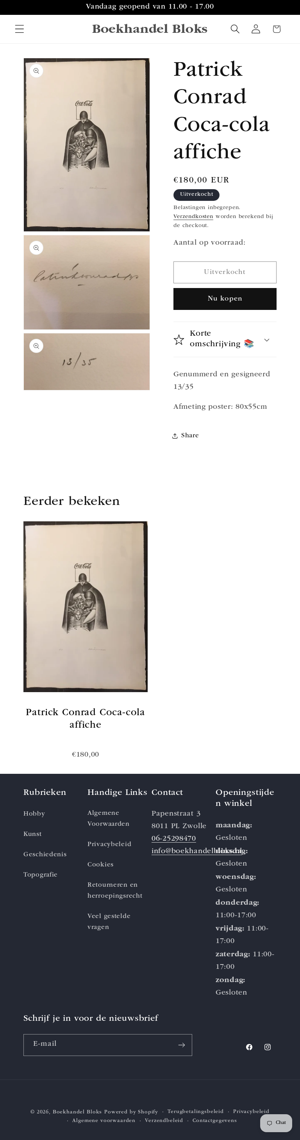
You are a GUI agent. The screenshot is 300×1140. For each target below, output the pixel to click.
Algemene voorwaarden (104, 1121)
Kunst (32, 834)
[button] (19, 29)
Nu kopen (225, 298)
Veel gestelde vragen (109, 922)
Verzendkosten (193, 217)
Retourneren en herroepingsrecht (115, 891)
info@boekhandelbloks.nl (197, 851)
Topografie (40, 875)
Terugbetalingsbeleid (196, 1112)
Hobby (34, 814)
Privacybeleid (109, 844)
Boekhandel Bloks (77, 1112)
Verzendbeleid (164, 1121)
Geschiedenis (45, 855)
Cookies (101, 865)
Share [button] (190, 436)
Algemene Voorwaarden (109, 819)
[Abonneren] (181, 1045)
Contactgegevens (215, 1121)
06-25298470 (174, 839)
